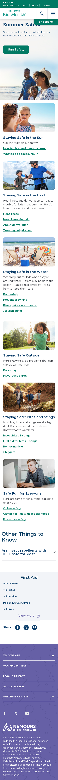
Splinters (8, 609)
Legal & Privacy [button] (14, 676)
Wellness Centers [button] (16, 696)
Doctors (34, 5)
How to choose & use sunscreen (24, 148)
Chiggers (9, 452)
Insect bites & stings (16, 435)
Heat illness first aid (16, 219)
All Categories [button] (13, 686)
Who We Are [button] (11, 655)
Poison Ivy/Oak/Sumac (16, 603)
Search (42, 13)
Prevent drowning (15, 299)
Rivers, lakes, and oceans (20, 305)
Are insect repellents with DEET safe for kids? (24, 552)
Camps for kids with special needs (26, 513)
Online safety (12, 508)
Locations (45, 5)
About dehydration (15, 224)
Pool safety (10, 294)
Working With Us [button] (15, 665)
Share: (7, 627)
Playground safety (15, 375)
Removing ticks (13, 446)
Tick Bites (9, 590)
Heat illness (11, 213)
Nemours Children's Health (15, 5)
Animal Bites (10, 583)
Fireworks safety (14, 519)
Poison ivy (9, 370)
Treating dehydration (17, 230)
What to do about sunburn (20, 153)
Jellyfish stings (13, 310)
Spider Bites (10, 596)
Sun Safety (16, 49)
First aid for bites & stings (20, 441)
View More (26, 615)
